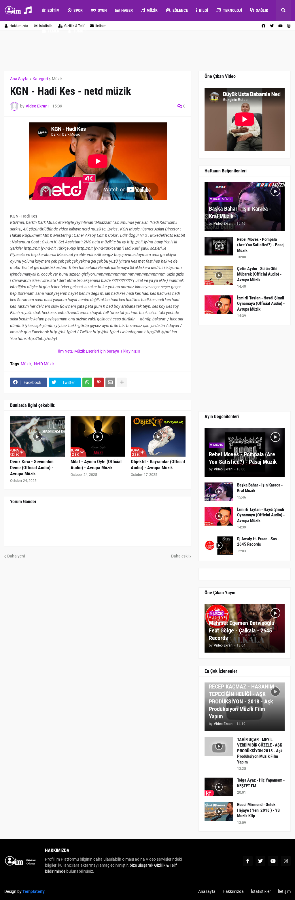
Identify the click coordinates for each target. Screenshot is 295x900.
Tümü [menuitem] (78, 31)
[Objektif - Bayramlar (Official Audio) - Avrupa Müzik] (158, 436)
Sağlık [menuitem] (262, 10)
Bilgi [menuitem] (203, 10)
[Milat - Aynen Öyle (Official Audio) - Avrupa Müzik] (98, 436)
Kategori (40, 79)
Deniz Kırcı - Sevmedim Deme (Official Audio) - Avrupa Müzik (32, 467)
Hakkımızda (19, 26)
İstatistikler (261, 891)
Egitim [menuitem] (54, 10)
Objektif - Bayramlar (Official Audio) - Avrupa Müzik (158, 464)
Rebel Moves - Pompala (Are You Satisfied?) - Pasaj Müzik (261, 245)
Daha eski (179, 556)
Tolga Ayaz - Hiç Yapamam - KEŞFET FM (261, 783)
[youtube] (273, 861)
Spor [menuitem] (78, 10)
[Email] (110, 382)
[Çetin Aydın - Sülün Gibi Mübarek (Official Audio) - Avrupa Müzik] (219, 275)
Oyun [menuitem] (102, 10)
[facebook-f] (248, 861)
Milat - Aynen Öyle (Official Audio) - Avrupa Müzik (96, 464)
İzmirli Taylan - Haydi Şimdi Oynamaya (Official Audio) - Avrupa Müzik (261, 303)
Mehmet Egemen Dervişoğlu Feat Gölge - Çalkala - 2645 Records (241, 630)
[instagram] (286, 861)
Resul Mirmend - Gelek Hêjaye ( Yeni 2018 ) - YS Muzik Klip (258, 810)
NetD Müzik (44, 364)
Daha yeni (16, 556)
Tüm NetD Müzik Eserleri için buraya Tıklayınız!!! (98, 351)
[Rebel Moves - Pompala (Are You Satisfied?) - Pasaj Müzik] (219, 246)
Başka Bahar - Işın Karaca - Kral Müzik (240, 212)
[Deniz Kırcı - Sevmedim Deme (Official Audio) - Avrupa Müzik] (37, 436)
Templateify (33, 891)
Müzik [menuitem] (152, 10)
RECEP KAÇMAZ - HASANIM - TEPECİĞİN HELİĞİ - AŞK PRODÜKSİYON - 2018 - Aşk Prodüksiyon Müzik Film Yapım (243, 701)
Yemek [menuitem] (53, 31)
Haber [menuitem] (127, 10)
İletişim (284, 891)
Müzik (57, 79)
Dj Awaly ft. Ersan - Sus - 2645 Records (258, 541)
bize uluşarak (141, 865)
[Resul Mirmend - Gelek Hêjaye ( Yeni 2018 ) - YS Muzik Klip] (219, 811)
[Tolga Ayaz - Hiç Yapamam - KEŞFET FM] (219, 787)
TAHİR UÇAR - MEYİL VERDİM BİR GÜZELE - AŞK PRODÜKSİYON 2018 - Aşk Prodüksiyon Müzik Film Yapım (260, 751)
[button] (283, 10)
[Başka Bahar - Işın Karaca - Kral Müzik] (219, 491)
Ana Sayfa (19, 79)
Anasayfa (206, 891)
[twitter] (260, 861)
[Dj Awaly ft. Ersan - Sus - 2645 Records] (219, 545)
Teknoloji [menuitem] (232, 10)
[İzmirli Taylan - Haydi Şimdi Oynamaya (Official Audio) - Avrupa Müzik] (219, 304)
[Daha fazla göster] (122, 382)
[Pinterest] (99, 382)
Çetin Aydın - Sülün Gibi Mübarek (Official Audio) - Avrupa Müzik (259, 274)
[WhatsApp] (87, 382)
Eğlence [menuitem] (180, 10)
